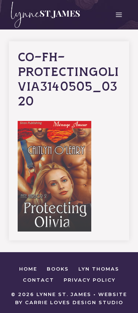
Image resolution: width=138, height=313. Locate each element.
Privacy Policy (90, 280)
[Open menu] (118, 14)
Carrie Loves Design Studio (74, 302)
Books (58, 269)
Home (28, 269)
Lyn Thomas (98, 269)
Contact (38, 280)
